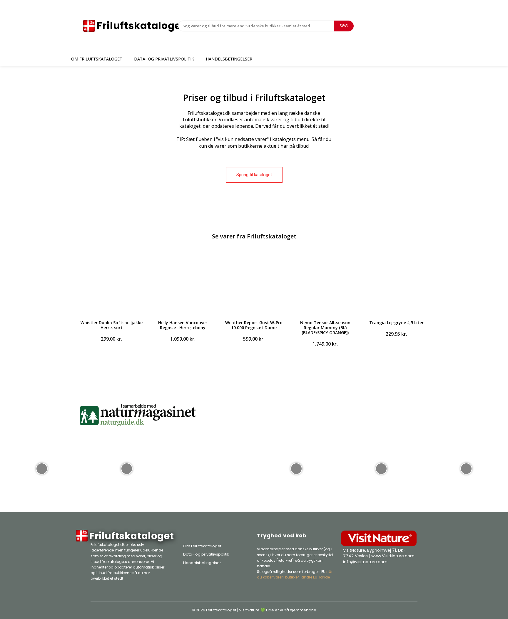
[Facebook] (382, 576)
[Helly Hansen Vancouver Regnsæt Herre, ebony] (182, 281)
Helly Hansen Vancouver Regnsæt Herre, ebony (182, 325)
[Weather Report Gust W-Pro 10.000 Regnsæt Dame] (254, 281)
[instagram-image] (42, 468)
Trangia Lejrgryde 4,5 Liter (396, 322)
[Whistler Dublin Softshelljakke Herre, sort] (111, 281)
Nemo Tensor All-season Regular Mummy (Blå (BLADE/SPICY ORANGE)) (325, 327)
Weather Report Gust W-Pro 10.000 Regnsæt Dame (254, 325)
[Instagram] (397, 576)
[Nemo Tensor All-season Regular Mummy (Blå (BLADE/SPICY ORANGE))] (325, 281)
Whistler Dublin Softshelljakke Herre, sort (112, 325)
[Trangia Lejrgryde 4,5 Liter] (396, 281)
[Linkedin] (411, 576)
